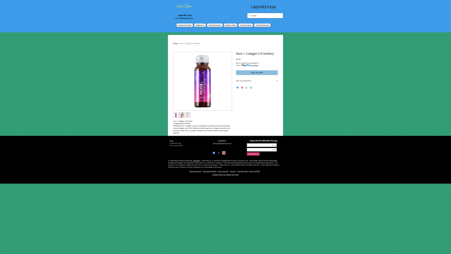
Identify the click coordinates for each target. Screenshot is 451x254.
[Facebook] (214, 153)
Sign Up (233, 171)
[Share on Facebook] (237, 87)
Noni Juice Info (223, 171)
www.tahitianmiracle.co (183, 18)
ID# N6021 (196, 161)
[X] (218, 153)
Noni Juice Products (210, 171)
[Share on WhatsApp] (246, 87)
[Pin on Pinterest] (242, 87)
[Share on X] (251, 87)
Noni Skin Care (242, 171)
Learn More (254, 65)
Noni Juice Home (195, 171)
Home (175, 43)
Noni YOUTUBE (254, 171)
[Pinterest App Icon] (223, 153)
